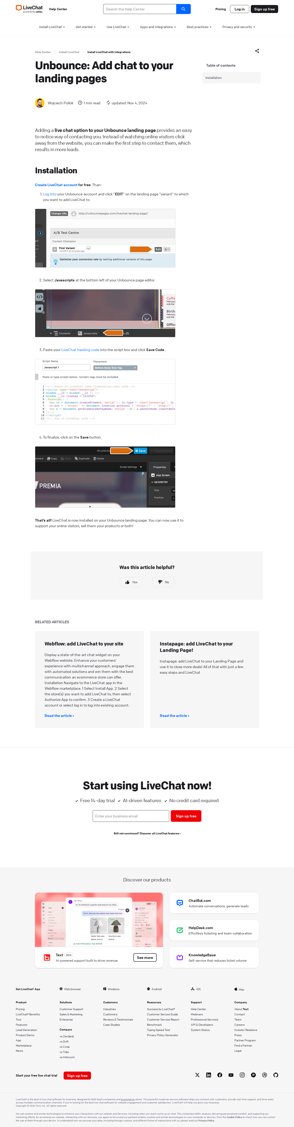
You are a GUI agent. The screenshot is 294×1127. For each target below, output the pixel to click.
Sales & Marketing (71, 1014)
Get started (84, 27)
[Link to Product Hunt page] (253, 1076)
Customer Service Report (163, 1019)
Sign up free (264, 9)
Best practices (197, 27)
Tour (18, 1019)
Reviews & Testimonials (118, 1019)
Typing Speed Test (158, 1030)
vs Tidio (64, 1052)
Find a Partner (243, 1045)
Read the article (58, 715)
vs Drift (64, 1041)
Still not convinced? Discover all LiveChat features (146, 833)
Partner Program (245, 1040)
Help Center (58, 9)
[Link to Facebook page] (219, 1076)
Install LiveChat (50, 27)
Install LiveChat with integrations (108, 52)
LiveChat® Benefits (28, 1014)
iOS (198, 989)
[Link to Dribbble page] (264, 1076)
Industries (109, 1009)
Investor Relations (245, 1030)
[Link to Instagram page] (242, 1076)
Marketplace (24, 1045)
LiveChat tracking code (80, 349)
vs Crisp (65, 1046)
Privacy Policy (206, 1120)
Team (238, 1019)
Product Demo (25, 1035)
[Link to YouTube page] (231, 1076)
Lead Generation (26, 1030)
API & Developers (202, 1024)
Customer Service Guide (162, 1014)
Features (21, 1024)
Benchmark (154, 1024)
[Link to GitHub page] (275, 1076)
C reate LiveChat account (56, 185)
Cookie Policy (234, 1117)
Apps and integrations (156, 27)
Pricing (220, 9)
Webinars (197, 1014)
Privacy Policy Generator (162, 1035)
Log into (49, 194)
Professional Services (204, 1019)
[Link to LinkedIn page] (208, 1076)
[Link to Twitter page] (197, 1076)
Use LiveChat (116, 27)
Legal (237, 1050)
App (18, 1040)
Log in (240, 9)
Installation (213, 78)
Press (238, 1035)
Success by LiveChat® (161, 1009)
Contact (239, 1014)
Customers (110, 1014)
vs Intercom (67, 1057)
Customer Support (71, 1009)
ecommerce (128, 1099)
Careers (239, 1024)
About (241, 1009)
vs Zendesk (67, 1036)
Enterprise (66, 1019)
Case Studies (111, 1024)
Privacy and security (237, 27)
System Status (200, 1030)
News (19, 1050)
